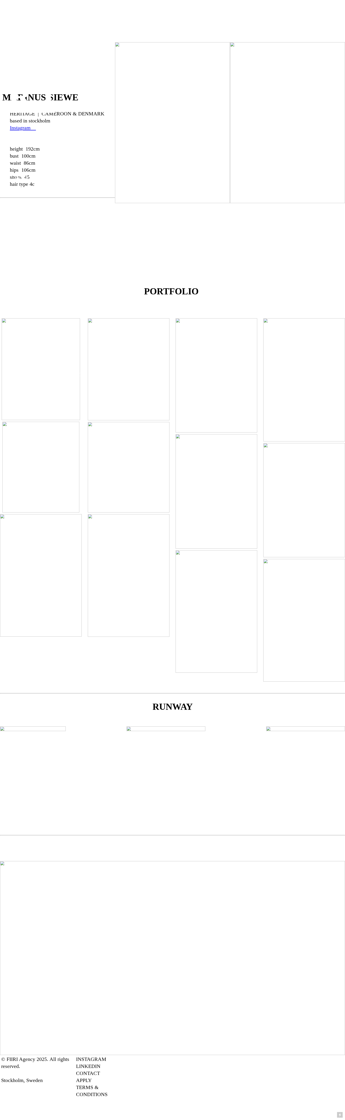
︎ (34, 128)
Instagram (21, 128)
